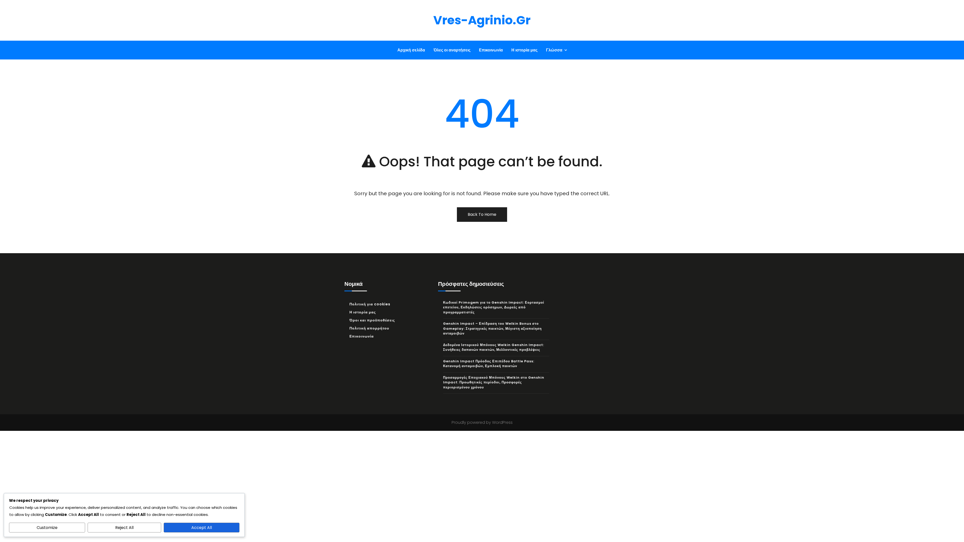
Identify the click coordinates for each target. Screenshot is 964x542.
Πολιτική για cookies (369, 304)
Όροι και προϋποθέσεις (372, 320)
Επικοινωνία (491, 50)
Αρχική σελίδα (411, 50)
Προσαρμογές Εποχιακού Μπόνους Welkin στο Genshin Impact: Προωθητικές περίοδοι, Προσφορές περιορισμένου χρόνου (493, 382)
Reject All (124, 527)
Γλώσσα (554, 50)
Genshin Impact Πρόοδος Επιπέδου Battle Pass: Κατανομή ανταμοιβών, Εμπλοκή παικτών (488, 364)
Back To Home (482, 214)
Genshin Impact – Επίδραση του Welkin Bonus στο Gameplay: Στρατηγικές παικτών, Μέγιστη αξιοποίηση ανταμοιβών (492, 328)
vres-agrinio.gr (481, 20)
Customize (47, 527)
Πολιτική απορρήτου (369, 328)
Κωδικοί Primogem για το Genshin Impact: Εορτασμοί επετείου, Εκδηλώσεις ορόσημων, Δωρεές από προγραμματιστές (493, 307)
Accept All (201, 527)
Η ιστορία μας (524, 50)
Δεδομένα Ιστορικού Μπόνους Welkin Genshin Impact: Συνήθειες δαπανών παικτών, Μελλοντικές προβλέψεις (493, 347)
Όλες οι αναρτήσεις (452, 50)
